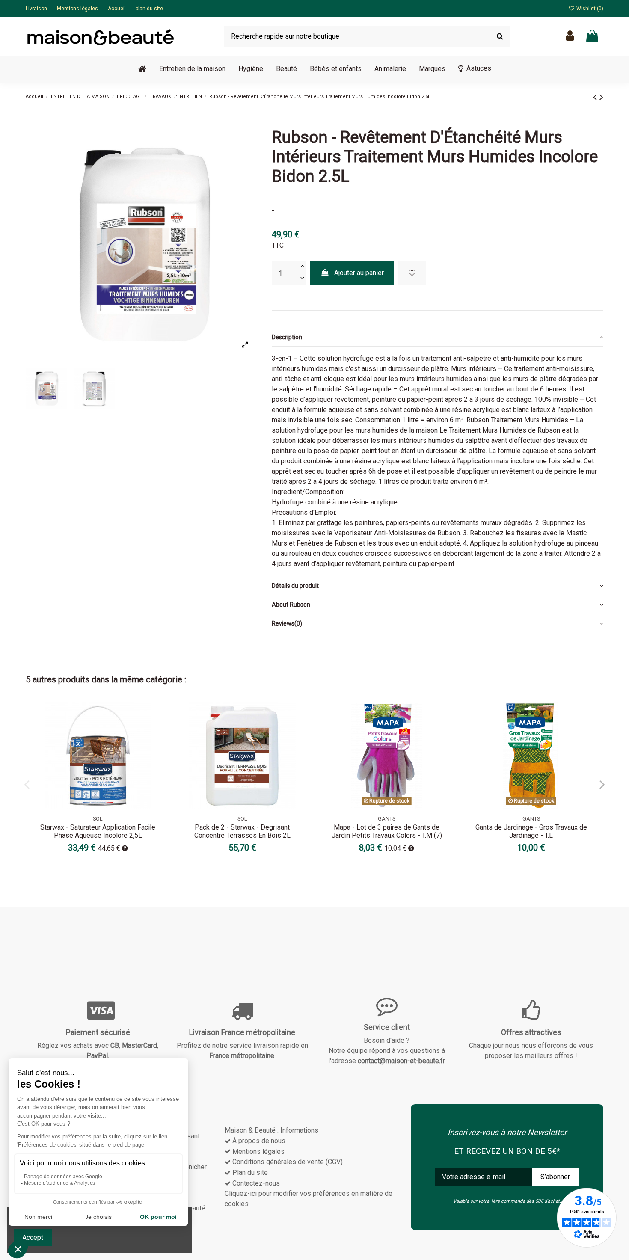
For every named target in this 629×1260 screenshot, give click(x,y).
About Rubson (291, 604)
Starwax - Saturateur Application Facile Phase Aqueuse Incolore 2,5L (97, 831)
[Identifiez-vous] (570, 36)
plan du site (149, 9)
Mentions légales (78, 9)
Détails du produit (295, 585)
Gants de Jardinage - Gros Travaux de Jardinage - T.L (531, 831)
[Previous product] (596, 97)
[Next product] (601, 97)
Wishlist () (589, 9)
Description (287, 337)
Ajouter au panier (359, 273)
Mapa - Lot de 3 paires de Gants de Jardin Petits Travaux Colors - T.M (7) (387, 831)
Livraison (37, 9)
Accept (32, 1237)
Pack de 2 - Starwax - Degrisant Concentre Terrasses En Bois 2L (242, 831)
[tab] (437, 337)
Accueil (117, 9)
